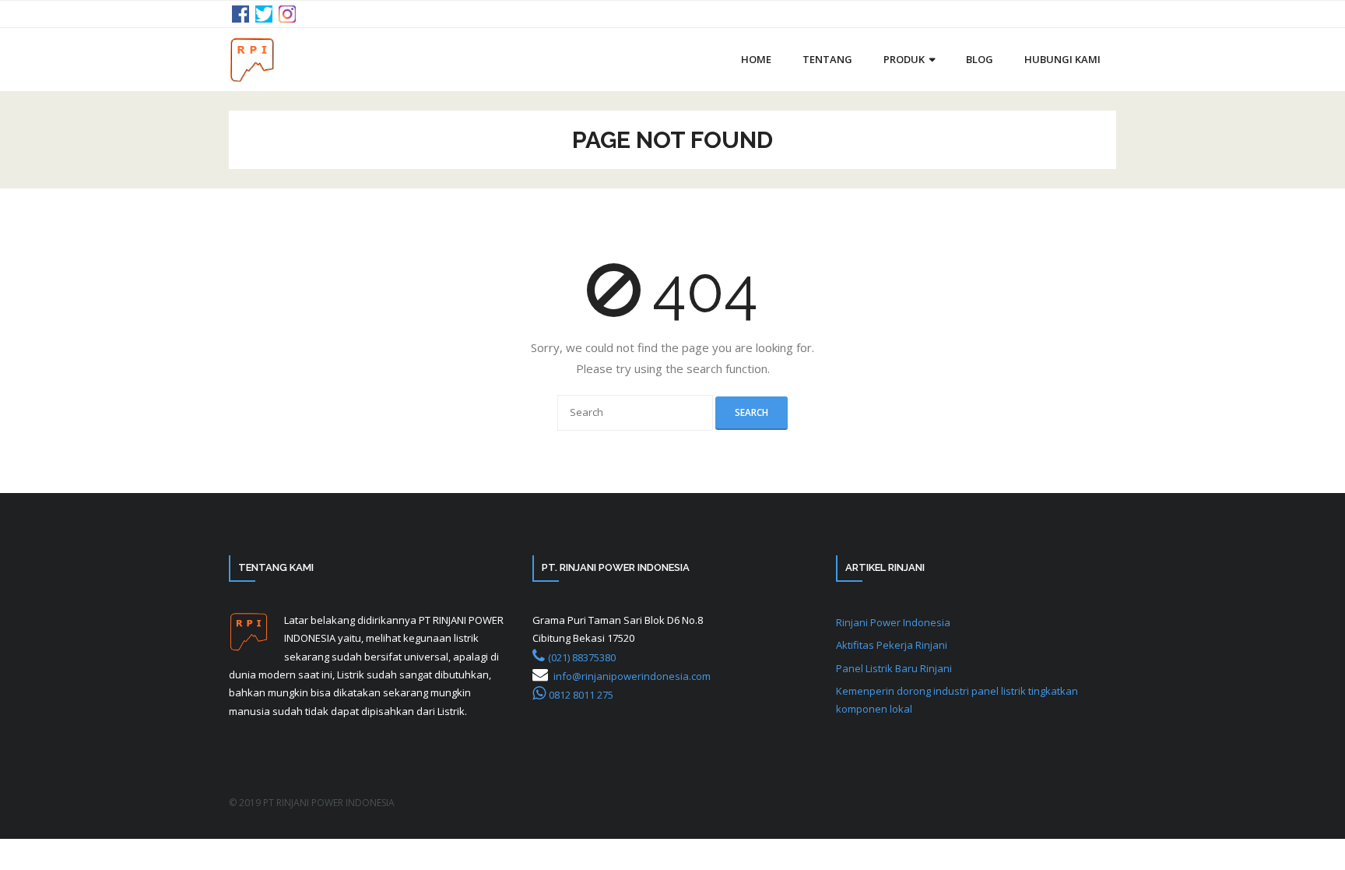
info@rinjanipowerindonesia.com (632, 676)
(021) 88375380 (582, 657)
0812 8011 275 (581, 695)
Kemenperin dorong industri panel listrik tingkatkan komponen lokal (957, 700)
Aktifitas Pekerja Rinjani (891, 645)
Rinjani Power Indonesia (893, 622)
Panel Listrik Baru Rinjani (894, 668)
